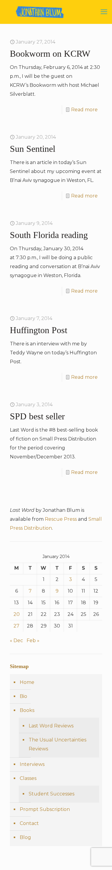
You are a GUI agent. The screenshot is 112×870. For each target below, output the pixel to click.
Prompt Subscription (45, 809)
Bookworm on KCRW (50, 53)
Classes (28, 778)
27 (16, 626)
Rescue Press (61, 519)
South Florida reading (49, 235)
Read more (84, 109)
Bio (23, 696)
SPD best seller (37, 416)
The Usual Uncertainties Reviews (57, 744)
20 (16, 614)
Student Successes (51, 794)
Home (27, 682)
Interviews (32, 764)
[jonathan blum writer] (56, 12)
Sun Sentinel (32, 149)
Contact (29, 823)
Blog (25, 837)
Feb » (33, 640)
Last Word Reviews (51, 726)
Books (27, 710)
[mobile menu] (104, 12)
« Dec (16, 640)
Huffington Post (38, 330)
